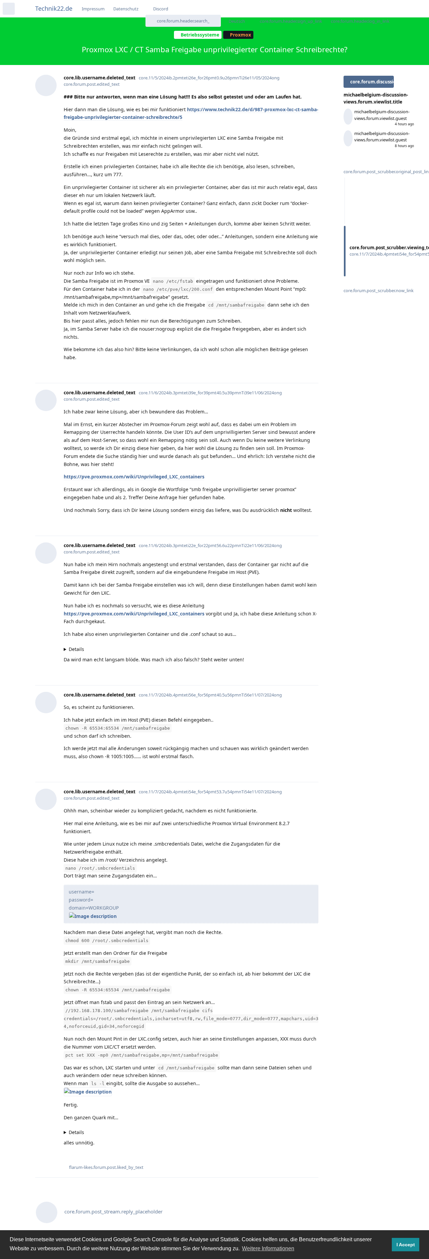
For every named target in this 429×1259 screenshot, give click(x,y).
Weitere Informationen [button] (268, 1248)
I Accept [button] (405, 1244)
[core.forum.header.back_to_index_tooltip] (9, 9)
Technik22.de (53, 8)
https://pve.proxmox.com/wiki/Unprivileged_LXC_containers (134, 476)
